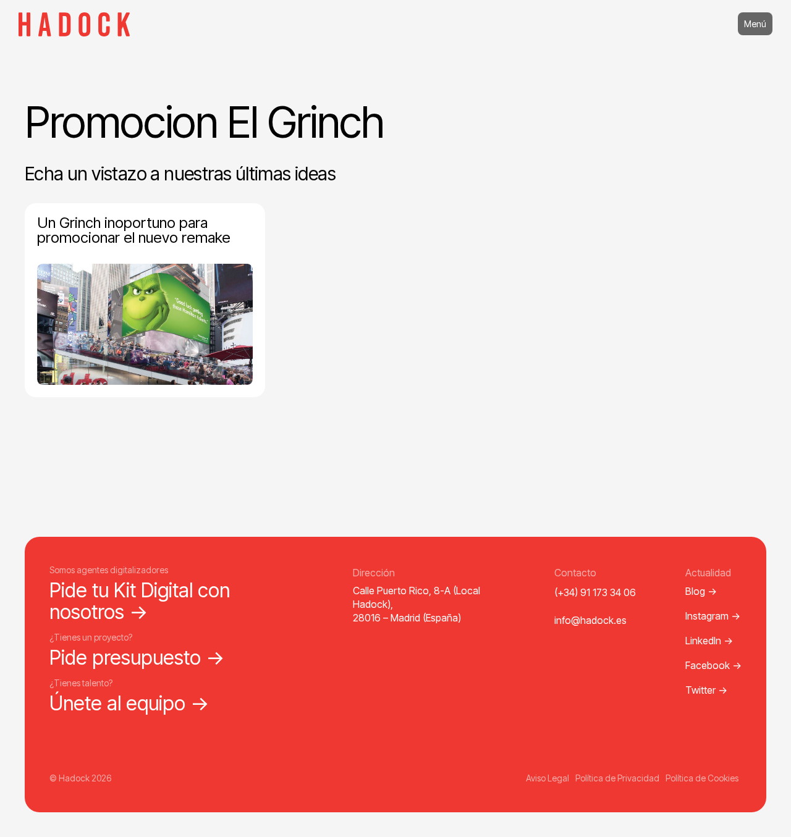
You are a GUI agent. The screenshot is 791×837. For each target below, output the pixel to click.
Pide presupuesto (137, 658)
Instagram (712, 616)
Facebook (713, 665)
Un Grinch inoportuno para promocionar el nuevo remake (134, 230)
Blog (701, 591)
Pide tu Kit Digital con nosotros (139, 601)
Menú (755, 24)
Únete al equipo (129, 703)
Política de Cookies (702, 778)
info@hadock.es (590, 620)
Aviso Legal (547, 778)
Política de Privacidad (617, 778)
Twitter (706, 690)
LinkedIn (709, 640)
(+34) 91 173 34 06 (595, 592)
